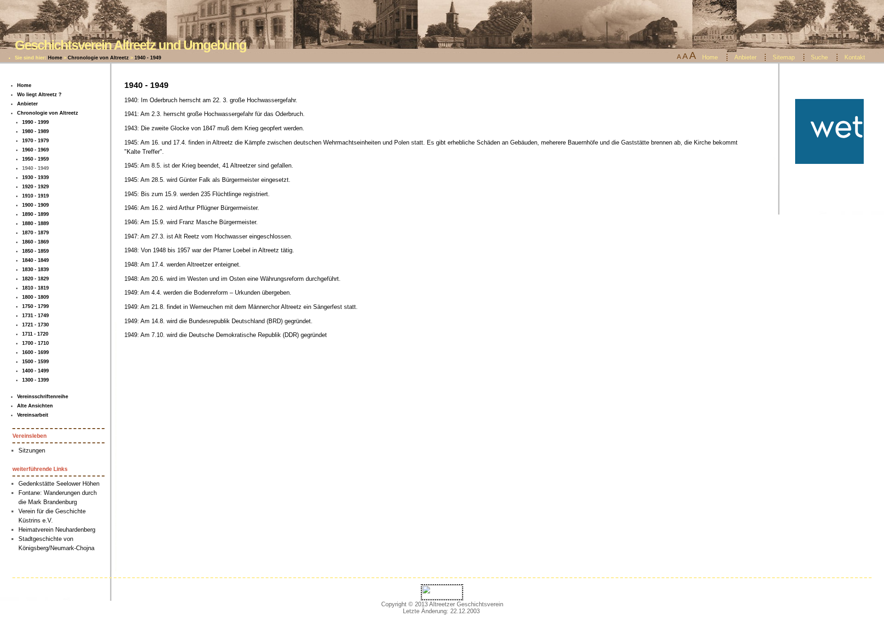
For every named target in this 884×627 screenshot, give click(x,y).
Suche (819, 57)
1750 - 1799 (35, 306)
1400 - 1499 (35, 370)
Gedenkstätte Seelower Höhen (58, 483)
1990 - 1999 (35, 122)
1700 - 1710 (35, 343)
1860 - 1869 (35, 241)
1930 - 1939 (35, 177)
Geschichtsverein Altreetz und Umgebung (130, 44)
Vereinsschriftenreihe (42, 396)
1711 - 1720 (35, 334)
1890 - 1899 (35, 214)
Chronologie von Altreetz (98, 57)
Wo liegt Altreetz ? (39, 94)
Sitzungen (31, 450)
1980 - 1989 (35, 131)
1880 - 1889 (35, 223)
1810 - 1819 (35, 287)
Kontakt (854, 57)
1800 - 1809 (35, 297)
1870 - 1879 (35, 232)
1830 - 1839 (35, 269)
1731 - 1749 (35, 315)
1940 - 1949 (147, 57)
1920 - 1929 (35, 186)
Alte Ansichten (35, 405)
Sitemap (784, 57)
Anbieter (745, 57)
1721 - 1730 (35, 324)
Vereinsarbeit (32, 415)
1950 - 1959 (35, 159)
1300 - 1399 (35, 380)
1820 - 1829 (35, 278)
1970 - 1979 (35, 140)
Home (55, 57)
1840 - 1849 (35, 260)
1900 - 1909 (35, 205)
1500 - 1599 (35, 361)
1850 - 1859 (35, 251)
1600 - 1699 (35, 352)
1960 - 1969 (35, 149)
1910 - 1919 (35, 195)
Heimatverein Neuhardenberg (56, 529)
